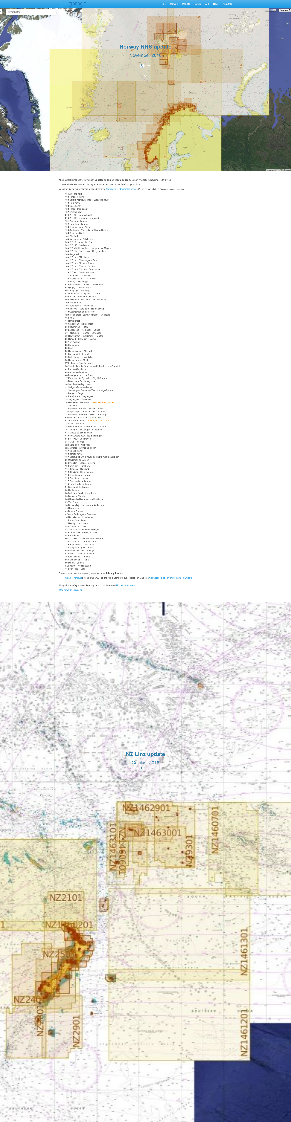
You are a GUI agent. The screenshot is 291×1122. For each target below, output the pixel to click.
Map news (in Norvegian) (71, 589)
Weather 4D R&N (73, 577)
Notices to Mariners (125, 585)
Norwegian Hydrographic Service (122, 188)
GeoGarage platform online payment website (170, 577)
